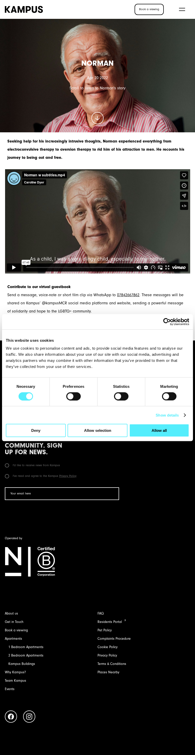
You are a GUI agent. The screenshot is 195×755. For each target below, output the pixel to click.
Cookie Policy (108, 647)
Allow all (159, 430)
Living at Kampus (65, 9)
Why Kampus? (15, 672)
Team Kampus (15, 680)
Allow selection (97, 430)
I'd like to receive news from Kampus (36, 465)
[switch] (73, 396)
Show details (167, 415)
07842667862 (128, 295)
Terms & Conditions (112, 664)
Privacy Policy (67, 476)
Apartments (13, 638)
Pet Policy (105, 630)
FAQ (101, 613)
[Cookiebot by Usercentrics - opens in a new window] (167, 321)
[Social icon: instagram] (29, 717)
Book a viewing (16, 630)
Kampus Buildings (21, 664)
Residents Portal (110, 622)
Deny (35, 430)
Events (9, 689)
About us (11, 613)
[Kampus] (24, 9)
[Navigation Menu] (182, 9)
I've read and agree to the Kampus (44, 476)
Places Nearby (108, 672)
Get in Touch (14, 622)
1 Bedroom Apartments (25, 647)
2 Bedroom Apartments (25, 655)
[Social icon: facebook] (11, 717)
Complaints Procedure (114, 638)
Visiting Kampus (106, 9)
